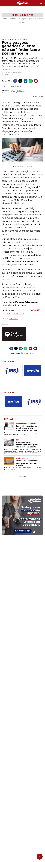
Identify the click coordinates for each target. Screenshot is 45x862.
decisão (13, 318)
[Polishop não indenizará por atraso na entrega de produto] (10, 461)
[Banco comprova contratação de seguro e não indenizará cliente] (10, 443)
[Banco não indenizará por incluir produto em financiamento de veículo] (10, 426)
